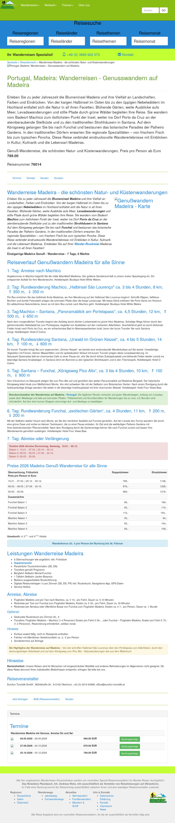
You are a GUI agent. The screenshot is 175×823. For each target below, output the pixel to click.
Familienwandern (81, 799)
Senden (44, 178)
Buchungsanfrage (130, 739)
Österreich (22, 802)
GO (164, 10)
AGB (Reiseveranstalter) (46, 699)
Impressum (106, 806)
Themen (67, 5)
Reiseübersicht (28, 62)
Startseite (12, 62)
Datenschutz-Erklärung (107, 797)
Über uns (84, 5)
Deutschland (24, 795)
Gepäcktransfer (23, 563)
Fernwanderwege (54, 799)
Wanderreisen (29, 5)
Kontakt (127, 54)
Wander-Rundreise (86, 244)
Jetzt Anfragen (20, 699)
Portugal (71, 394)
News (103, 809)
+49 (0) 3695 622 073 (83, 54)
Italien (20, 799)
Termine (16, 178)
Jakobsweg (51, 795)
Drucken (58, 178)
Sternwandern (80, 795)
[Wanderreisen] (9, 10)
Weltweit (49, 5)
